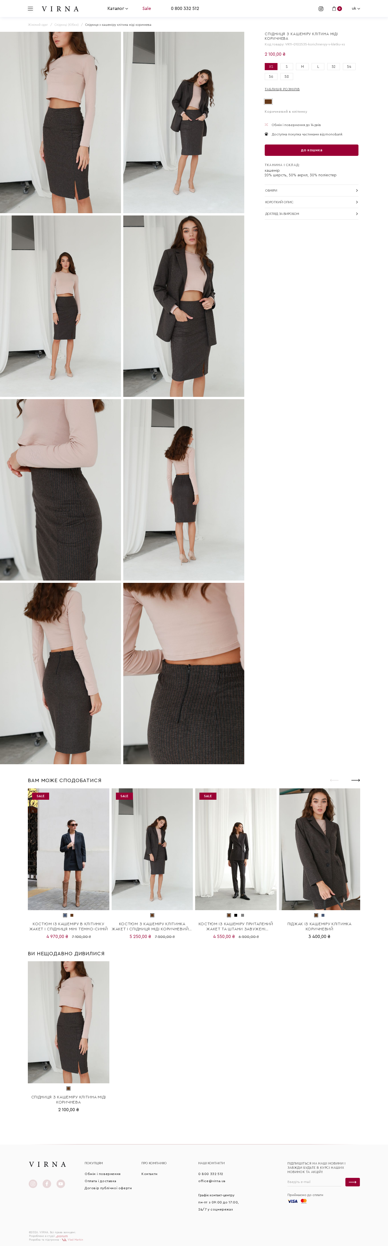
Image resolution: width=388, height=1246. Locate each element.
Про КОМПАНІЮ (154, 1163)
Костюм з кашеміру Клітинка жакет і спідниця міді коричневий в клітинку (152, 927)
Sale (146, 8)
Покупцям (94, 1163)
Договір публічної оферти (108, 1188)
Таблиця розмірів (282, 89)
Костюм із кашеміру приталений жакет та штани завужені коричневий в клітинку (236, 927)
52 (333, 66)
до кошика (311, 150)
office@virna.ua (212, 1181)
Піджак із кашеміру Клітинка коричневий (319, 926)
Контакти (149, 1174)
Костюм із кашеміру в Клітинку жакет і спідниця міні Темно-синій (68, 926)
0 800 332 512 (185, 8)
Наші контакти (211, 1163)
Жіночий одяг (38, 24)
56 (271, 76)
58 (287, 76)
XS (271, 66)
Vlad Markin (75, 1239)
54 (349, 66)
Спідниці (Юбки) (67, 24)
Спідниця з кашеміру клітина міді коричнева (68, 1099)
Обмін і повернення (103, 1174)
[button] (355, 780)
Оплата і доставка (100, 1181)
